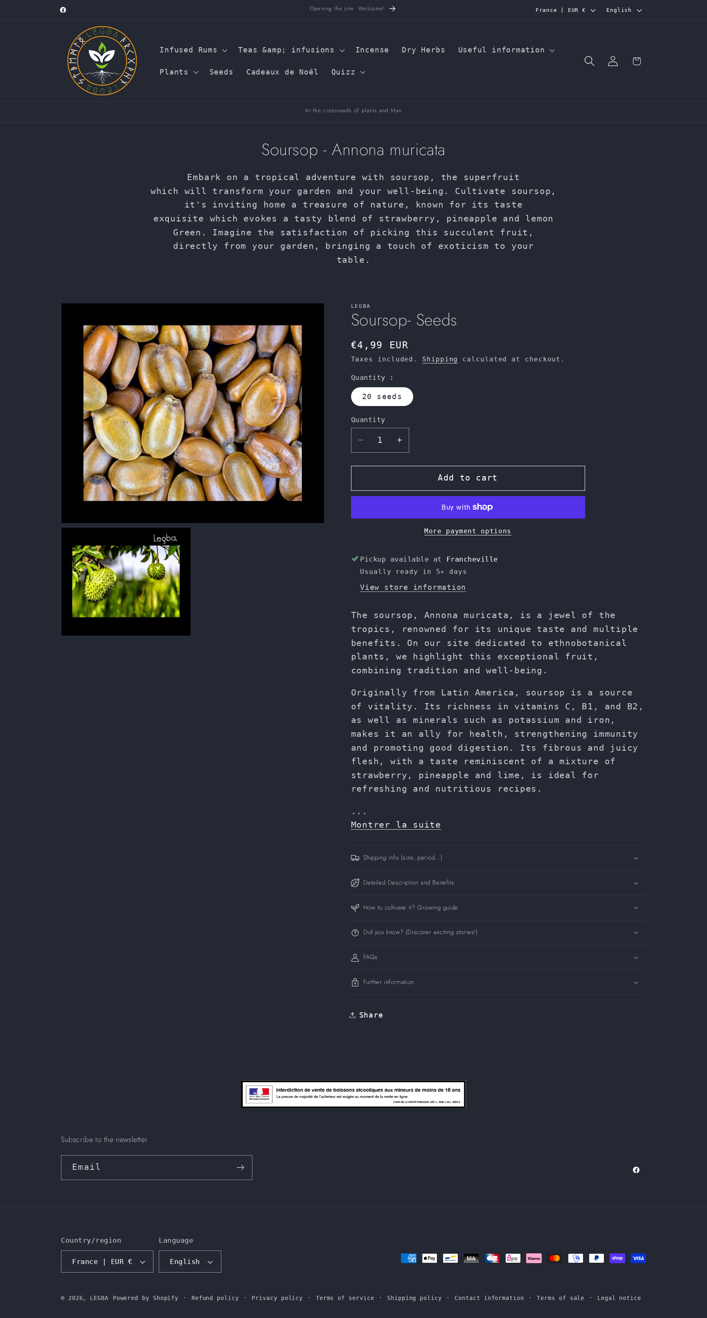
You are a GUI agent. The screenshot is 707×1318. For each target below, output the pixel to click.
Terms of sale (560, 1298)
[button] (192, 50)
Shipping (440, 359)
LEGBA (99, 1298)
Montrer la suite (396, 825)
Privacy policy (277, 1298)
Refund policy (215, 1298)
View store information (413, 587)
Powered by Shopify (145, 1298)
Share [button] (371, 1015)
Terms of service (345, 1298)
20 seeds (382, 396)
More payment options (467, 531)
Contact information (489, 1298)
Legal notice (619, 1298)
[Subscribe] (240, 1167)
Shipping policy (414, 1298)
